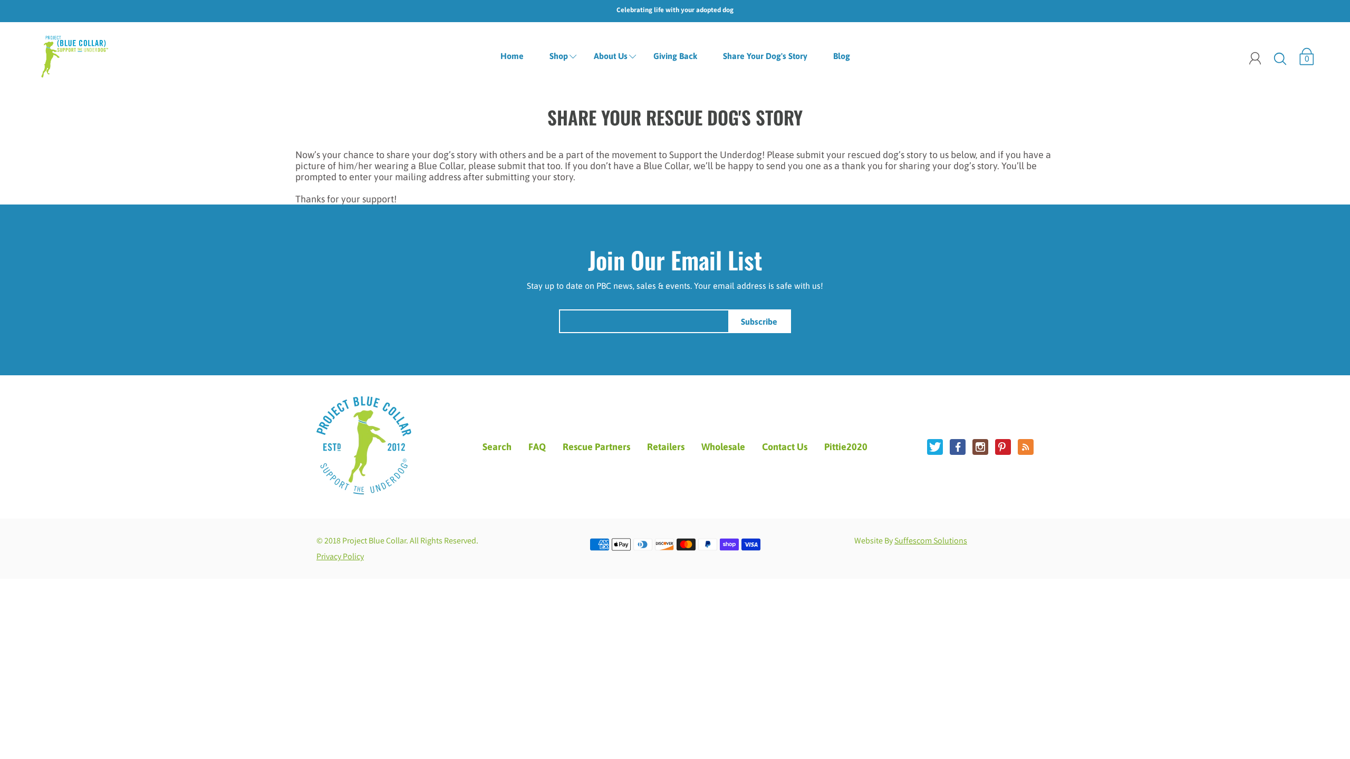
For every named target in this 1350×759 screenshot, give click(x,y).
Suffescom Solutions (930, 540)
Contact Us (784, 447)
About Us (611, 56)
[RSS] (1026, 447)
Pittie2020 (845, 447)
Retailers (665, 447)
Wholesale (723, 447)
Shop (558, 56)
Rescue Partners (596, 447)
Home (512, 56)
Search (497, 447)
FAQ (537, 447)
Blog (841, 56)
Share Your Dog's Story (765, 56)
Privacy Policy (340, 556)
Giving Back (675, 56)
